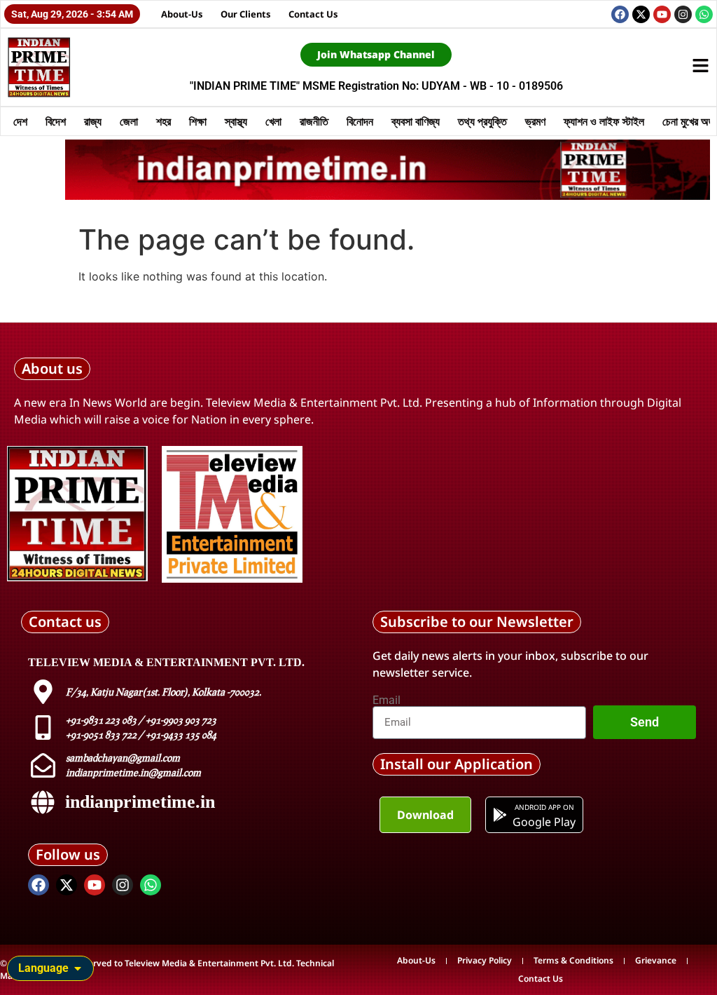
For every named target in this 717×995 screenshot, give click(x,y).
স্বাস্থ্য (236, 121)
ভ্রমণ (535, 121)
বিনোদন (360, 121)
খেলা (273, 121)
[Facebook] (620, 14)
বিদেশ (56, 121)
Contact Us (313, 14)
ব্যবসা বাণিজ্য (415, 121)
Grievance (655, 960)
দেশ (20, 121)
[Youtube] (662, 14)
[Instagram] (683, 14)
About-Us (182, 14)
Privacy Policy (484, 960)
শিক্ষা (198, 121)
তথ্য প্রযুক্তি (482, 121)
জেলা (129, 121)
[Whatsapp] (704, 14)
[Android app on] (500, 815)
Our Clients (246, 14)
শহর (163, 121)
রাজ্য (93, 121)
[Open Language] (77, 968)
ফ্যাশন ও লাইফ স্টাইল (604, 121)
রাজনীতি (314, 121)
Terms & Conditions (573, 960)
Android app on (544, 807)
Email (387, 700)
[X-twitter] (641, 14)
